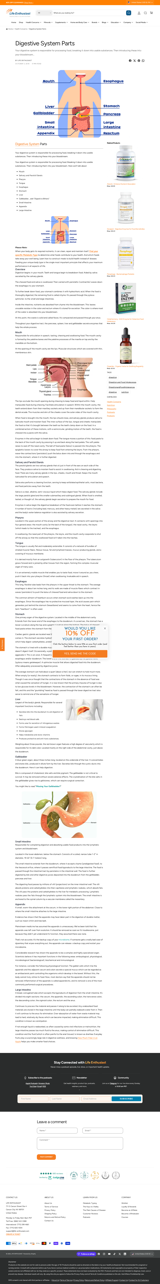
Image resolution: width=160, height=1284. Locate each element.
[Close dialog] (105, 628)
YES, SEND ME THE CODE (80, 654)
